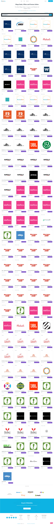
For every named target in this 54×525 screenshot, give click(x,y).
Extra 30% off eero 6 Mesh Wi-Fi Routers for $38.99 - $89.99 (36, 451)
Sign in (21, 517)
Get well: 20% (16, 225)
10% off (29, 315)
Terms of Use (29, 523)
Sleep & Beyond (42, 151)
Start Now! (27, 508)
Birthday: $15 (16, 195)
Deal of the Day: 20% (30, 210)
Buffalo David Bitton (4, 166)
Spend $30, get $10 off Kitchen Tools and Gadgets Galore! (35, 406)
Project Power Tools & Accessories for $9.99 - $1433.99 (9, 421)
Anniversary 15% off (30, 225)
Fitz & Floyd (42, 437)
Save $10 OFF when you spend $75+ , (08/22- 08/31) (22, 421)
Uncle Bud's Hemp (17, 392)
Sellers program (44, 517)
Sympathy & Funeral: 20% (18, 210)
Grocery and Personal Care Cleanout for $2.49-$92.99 (9, 240)
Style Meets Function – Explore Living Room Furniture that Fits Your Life (24, 59)
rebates (35, 10)
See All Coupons (51, 12)
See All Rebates (46, 12)
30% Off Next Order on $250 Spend (6, 436)
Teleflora (16, 196)
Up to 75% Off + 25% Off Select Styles (46, 436)
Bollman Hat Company (30, 121)
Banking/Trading (43, 139)
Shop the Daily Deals (17, 240)
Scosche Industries (43, 332)
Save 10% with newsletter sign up (32, 44)
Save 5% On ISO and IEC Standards (19, 29)
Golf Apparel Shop (4, 452)
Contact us (28, 517)
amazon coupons (30, 10)
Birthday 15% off (43, 89)
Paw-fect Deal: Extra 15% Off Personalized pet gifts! (8, 104)
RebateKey (19, 10)
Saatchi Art (42, 377)
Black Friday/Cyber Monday (5, 109)
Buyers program (44, 516)
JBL (28, 151)
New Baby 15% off (43, 210)
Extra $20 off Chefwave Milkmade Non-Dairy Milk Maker (22, 406)
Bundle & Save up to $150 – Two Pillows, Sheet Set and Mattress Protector (38, 255)
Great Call (3, 392)
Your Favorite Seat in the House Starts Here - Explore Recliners (23, 74)
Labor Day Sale (4, 481)
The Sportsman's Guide (4, 121)
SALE (2, 29)
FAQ (36, 517)
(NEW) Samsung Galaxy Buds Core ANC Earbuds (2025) (22, 315)
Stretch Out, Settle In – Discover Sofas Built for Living (9, 59)
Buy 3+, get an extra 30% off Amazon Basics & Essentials (22, 466)
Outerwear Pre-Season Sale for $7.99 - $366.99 (47, 406)
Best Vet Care (29, 362)
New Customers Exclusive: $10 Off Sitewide (7, 225)
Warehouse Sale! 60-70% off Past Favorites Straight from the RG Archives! (38, 466)
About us (28, 516)
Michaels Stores (16, 332)
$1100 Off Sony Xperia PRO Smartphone (7, 89)
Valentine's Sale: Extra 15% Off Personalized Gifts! (21, 44)
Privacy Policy (33, 523)
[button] (12, 79)
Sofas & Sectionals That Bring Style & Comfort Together (35, 59)
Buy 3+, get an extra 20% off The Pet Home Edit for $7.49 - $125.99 (23, 451)
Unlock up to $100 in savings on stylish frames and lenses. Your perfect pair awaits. (26, 104)
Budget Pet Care (3, 437)
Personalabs (42, 226)
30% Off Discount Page (31, 89)
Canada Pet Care (3, 347)
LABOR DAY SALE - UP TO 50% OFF (6, 451)
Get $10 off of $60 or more (44, 315)
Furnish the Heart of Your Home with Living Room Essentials (10, 74)
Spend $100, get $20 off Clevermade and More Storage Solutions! (10, 406)
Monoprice (16, 422)
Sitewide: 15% (17, 89)
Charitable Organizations (31, 109)
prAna (28, 181)
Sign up (21, 516)
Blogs (3, 335)
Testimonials (36, 516)
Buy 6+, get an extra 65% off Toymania (7, 466)
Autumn (29, 139)
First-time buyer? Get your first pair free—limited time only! (35, 104)
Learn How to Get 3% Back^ (18, 270)
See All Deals (25, 12)
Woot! (41, 392)
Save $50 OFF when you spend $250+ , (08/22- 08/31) (35, 421)
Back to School (43, 214)
